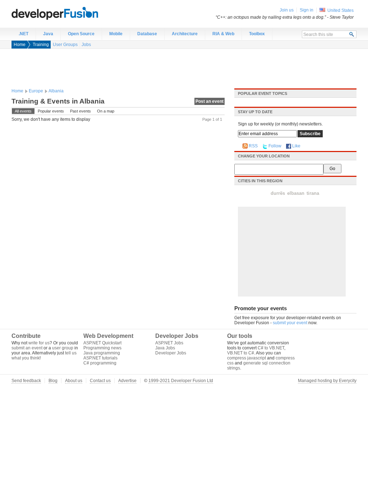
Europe (36, 90)
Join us (287, 10)
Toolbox (257, 33)
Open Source (81, 33)
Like (296, 145)
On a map (105, 111)
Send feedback (26, 380)
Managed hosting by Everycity (327, 380)
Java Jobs (165, 347)
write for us (39, 342)
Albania (56, 90)
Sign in (306, 10)
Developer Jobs (170, 352)
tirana (313, 193)
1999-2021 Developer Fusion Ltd (180, 380)
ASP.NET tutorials (100, 358)
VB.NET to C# (240, 352)
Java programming (101, 352)
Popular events (51, 111)
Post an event (210, 101)
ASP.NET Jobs (169, 342)
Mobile (116, 33)
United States (340, 10)
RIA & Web (223, 33)
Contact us (100, 380)
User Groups (65, 44)
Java (48, 33)
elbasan (295, 193)
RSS (253, 145)
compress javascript (246, 358)
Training (41, 44)
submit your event (290, 322)
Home (20, 44)
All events (23, 111)
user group (62, 347)
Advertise (127, 380)
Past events (80, 111)
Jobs (86, 44)
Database (147, 33)
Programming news (102, 347)
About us (73, 380)
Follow (274, 145)
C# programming (99, 363)
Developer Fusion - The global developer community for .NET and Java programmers (73, 13)
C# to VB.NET (271, 347)
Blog (53, 380)
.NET (23, 33)
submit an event (27, 347)
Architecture (185, 33)
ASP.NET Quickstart (102, 342)
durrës (278, 193)
